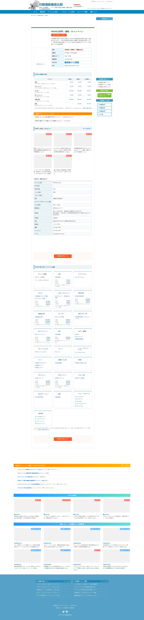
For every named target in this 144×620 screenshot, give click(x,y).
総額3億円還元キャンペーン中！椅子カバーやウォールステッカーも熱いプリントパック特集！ (27, 566)
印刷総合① (102, 104)
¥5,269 (79, 86)
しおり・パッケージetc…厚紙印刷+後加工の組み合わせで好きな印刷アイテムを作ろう (56, 545)
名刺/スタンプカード (41, 363)
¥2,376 (71, 82)
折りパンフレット (43, 331)
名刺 (36, 82)
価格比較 (42, 12)
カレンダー (61, 313)
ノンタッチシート (40, 418)
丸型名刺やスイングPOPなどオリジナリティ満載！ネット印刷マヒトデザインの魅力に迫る (115, 545)
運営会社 (93, 1)
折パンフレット (38, 95)
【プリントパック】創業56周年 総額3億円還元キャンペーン (33, 473)
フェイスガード (80, 396)
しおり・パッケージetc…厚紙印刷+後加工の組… (85, 587)
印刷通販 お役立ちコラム (104, 86)
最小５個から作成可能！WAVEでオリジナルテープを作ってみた (62, 171)
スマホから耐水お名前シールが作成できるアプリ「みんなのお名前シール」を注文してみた (86, 516)
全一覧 (101, 114)
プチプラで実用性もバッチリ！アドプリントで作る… (49, 595)
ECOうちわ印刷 (80, 378)
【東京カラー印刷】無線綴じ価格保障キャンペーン (33, 480)
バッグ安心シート (40, 416)
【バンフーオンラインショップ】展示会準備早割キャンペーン (43, 484)
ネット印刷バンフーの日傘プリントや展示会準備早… (86, 584)
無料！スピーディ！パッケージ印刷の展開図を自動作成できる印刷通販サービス (42, 150)
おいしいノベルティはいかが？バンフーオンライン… (49, 592)
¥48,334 (79, 99)
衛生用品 (40, 413)
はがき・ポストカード (64, 293)
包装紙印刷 (59, 363)
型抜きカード (39, 365)
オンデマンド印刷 (40, 298)
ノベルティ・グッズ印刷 (67, 12)
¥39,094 (71, 99)
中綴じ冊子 (37, 99)
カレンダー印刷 (60, 316)
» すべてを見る (67, 581)
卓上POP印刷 (39, 397)
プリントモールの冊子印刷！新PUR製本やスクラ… (85, 589)
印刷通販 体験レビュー (104, 82)
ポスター (37, 90)
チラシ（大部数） (43, 274)
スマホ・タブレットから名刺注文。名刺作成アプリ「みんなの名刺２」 (116, 516)
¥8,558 (79, 95)
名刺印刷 (58, 277)
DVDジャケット (62, 375)
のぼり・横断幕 (82, 331)
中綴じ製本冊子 (80, 296)
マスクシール (79, 406)
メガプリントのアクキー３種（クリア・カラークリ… (49, 584)
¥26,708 (79, 90)
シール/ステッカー (81, 352)
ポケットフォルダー (43, 348)
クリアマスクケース (81, 403)
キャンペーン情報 (82, 12)
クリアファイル (82, 274)
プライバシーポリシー (101, 1)
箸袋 (59, 394)
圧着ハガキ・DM (82, 313)
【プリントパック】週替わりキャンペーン (38, 469)
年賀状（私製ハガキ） (82, 363)
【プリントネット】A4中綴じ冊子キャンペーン (31, 476)
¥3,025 (79, 82)
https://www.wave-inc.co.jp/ (72, 65)
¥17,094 (71, 90)
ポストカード (38, 86)
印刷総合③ (102, 111)
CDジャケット (42, 375)
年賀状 (80, 359)
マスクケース (79, 399)
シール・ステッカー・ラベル (84, 349)
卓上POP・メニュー (43, 394)
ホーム (35, 12)
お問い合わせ (109, 1)
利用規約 (72, 607)
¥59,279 (89, 99)
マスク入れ (79, 401)
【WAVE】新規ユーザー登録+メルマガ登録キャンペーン (53, 120)
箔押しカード (39, 367)
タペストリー (79, 336)
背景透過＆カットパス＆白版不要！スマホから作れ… (49, 589)
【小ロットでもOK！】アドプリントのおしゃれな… (48, 587)
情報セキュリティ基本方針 (62, 607)
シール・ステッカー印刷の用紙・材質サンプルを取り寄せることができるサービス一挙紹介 (42, 171)
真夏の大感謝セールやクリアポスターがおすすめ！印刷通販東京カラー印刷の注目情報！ (115, 566)
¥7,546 (89, 86)
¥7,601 (71, 95)
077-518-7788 (68, 59)
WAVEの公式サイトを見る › (59, 35)
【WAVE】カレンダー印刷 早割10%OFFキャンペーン (54, 117)
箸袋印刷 (58, 397)
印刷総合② (102, 107)
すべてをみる (86, 128)
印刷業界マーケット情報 (104, 84)
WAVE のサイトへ (63, 439)
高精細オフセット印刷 (42, 296)
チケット (60, 348)
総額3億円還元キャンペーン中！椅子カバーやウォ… (86, 595)
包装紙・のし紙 (62, 359)
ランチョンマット (40, 423)
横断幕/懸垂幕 (79, 339)
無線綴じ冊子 (41, 313)
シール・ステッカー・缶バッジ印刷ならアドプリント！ (99, 8)
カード (40, 359)
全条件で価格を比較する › (44, 429)
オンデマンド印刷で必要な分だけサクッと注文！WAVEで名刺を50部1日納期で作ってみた (62, 150)
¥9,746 (89, 95)
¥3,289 (89, 82)
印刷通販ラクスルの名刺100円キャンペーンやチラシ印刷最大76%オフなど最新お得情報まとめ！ (57, 566)
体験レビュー (94, 12)
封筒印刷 (58, 334)
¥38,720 (89, 90)
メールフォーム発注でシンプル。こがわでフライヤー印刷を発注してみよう (57, 516)
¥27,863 (89, 103)
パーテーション (40, 421)
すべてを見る (126, 465)
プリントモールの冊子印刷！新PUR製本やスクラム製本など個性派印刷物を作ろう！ (86, 545)
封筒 (36, 103)
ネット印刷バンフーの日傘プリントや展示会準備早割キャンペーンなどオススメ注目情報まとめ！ (27, 545)
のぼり (77, 334)
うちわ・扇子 (81, 375)
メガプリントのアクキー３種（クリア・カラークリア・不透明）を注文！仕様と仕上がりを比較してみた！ (86, 567)
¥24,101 (79, 103)
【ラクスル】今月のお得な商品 (36, 487)
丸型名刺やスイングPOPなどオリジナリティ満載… (85, 592)
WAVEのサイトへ (41, 64)
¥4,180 (71, 86)
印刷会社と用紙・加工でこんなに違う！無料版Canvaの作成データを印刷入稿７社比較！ (26, 516)
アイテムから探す (53, 12)
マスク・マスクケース (84, 393)
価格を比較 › (46, 280)
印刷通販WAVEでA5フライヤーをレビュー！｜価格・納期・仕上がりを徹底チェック (82, 150)
